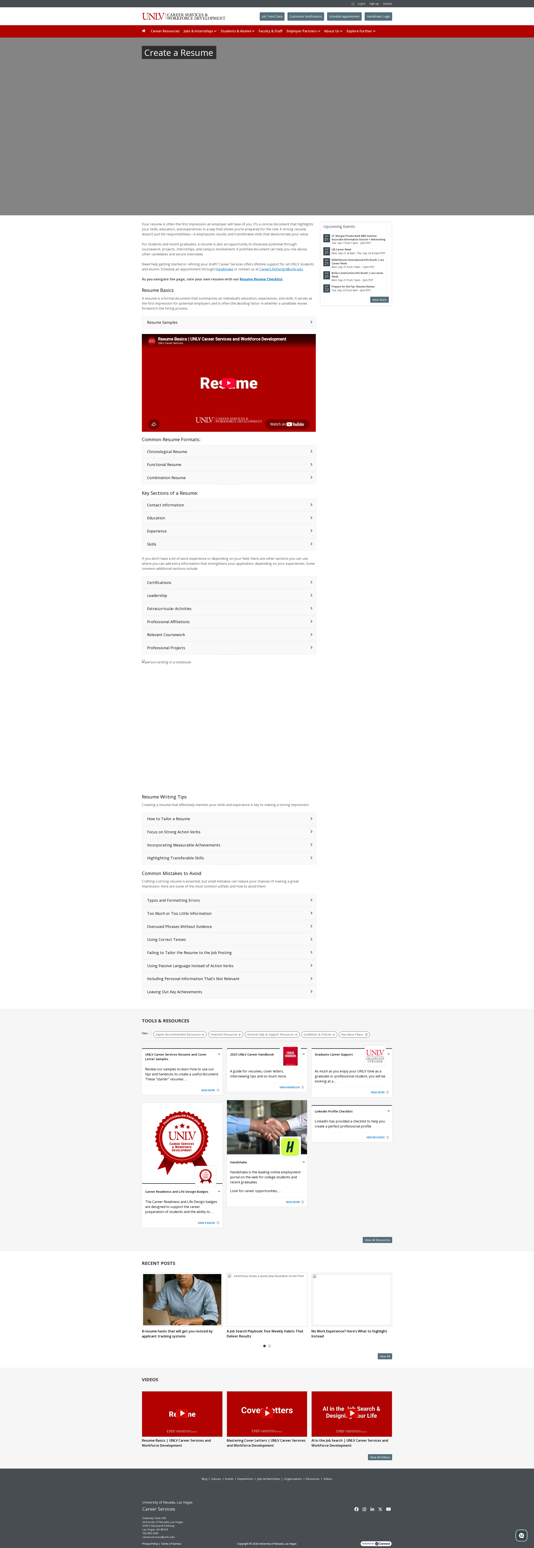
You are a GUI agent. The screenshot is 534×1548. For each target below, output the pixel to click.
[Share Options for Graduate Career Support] (388, 1054)
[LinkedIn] (372, 1509)
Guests (387, 3)
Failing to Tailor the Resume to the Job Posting (189, 952)
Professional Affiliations (168, 621)
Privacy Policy (150, 1543)
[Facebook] (356, 1509)
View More (379, 300)
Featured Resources (224, 1034)
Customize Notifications (306, 16)
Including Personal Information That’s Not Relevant (193, 978)
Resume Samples (162, 322)
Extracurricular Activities (169, 608)
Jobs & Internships (198, 31)
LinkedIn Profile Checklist (334, 1111)
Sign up (374, 3)
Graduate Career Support (334, 1054)
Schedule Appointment (344, 16)
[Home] (144, 31)
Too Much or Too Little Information (179, 913)
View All (385, 1356)
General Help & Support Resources (270, 1034)
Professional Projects (166, 647)
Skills (151, 544)
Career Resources (165, 31)
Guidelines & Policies (318, 1034)
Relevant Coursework (166, 634)
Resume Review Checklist (261, 279)
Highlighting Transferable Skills (175, 857)
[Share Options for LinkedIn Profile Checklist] (388, 1111)
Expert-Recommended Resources (178, 1034)
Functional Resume (164, 464)
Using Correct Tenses (166, 939)
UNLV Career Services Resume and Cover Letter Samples (176, 1056)
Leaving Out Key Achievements (174, 991)
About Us (331, 31)
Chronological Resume (167, 451)
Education (156, 517)
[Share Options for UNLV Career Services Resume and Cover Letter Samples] (219, 1054)
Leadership (157, 595)
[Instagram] (364, 1509)
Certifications (159, 582)
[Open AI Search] (521, 1535)
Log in (361, 3)
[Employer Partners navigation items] (319, 31)
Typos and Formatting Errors (173, 900)
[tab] (264, 1346)
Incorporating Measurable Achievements (183, 844)
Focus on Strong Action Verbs (173, 831)
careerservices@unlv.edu (158, 1537)
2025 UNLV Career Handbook (252, 1054)
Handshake (224, 269)
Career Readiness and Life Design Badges (176, 1191)
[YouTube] (388, 1509)
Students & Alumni (236, 31)
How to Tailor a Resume (168, 818)
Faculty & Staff (270, 31)
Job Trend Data (272, 16)
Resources (313, 1479)
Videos (328, 1479)
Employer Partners (302, 31)
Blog (204, 1479)
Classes (216, 1479)
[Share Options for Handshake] (303, 1162)
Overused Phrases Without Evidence (179, 926)
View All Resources (377, 1240)
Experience (157, 531)
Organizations (293, 1479)
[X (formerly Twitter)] (380, 1509)
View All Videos (380, 1457)
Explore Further (359, 31)
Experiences (245, 1479)
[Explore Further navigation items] (374, 31)
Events (229, 1479)
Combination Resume (166, 477)
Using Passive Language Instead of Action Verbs (190, 965)
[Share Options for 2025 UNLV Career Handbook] (303, 1054)
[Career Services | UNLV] (183, 16)
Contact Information (165, 504)
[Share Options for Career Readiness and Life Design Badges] (219, 1192)
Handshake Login (378, 16)
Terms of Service (171, 1543)
